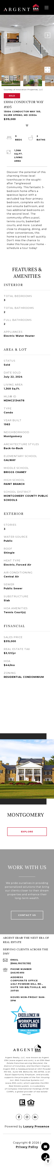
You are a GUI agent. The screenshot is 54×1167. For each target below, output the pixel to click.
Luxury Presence (36, 1126)
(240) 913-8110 (17, 973)
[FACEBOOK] (19, 1117)
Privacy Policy (27, 1147)
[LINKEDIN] (35, 1117)
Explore (27, 831)
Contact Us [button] (27, 915)
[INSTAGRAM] (27, 1117)
